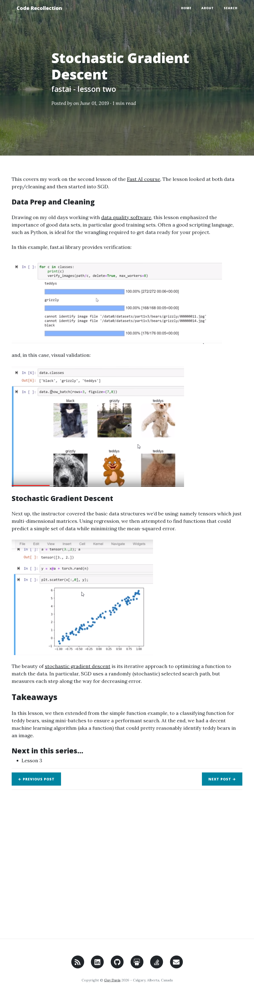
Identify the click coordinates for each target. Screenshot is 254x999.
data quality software (126, 217)
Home (186, 8)
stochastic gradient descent (77, 666)
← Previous (36, 779)
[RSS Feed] (77, 966)
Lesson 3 (32, 760)
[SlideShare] (137, 966)
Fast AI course (143, 179)
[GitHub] (117, 966)
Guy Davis (112, 980)
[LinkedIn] (97, 966)
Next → (222, 779)
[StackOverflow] (156, 966)
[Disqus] (127, 863)
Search (230, 8)
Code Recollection (39, 8)
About (207, 8)
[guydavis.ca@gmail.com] (176, 966)
